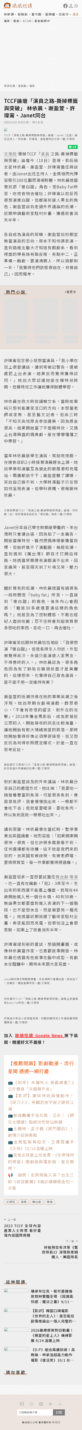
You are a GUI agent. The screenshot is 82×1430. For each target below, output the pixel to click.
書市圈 (36, 14)
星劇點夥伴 (42, 21)
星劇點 (22, 85)
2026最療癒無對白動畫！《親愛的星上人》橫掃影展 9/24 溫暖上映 (52, 1335)
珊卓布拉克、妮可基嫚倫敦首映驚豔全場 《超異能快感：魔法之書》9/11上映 (52, 1298)
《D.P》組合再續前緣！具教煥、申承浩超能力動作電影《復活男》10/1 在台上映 (53, 1357)
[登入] (71, 6)
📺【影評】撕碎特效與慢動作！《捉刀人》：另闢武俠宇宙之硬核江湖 (41, 1102)
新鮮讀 (9, 14)
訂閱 (59, 1412)
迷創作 (64, 14)
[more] (70, 291)
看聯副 (23, 14)
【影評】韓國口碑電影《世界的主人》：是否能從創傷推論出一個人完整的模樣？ (52, 1318)
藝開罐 (50, 14)
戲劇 (16, 21)
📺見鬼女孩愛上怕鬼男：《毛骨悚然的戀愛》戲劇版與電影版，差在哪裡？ (41, 1161)
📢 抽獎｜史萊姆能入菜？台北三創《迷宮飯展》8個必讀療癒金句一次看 (41, 1181)
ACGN (27, 21)
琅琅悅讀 (9, 85)
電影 (7, 21)
